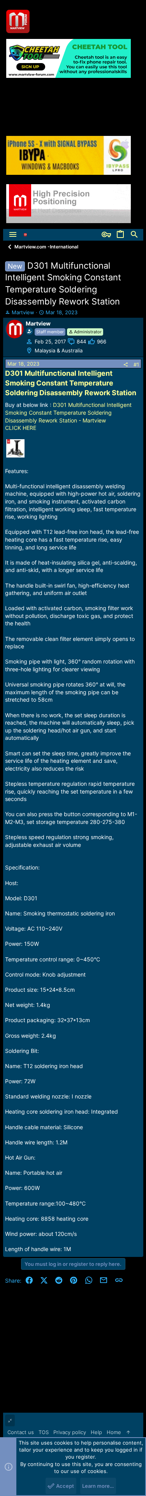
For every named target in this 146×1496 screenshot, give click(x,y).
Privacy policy (69, 1432)
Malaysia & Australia (59, 350)
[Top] (128, 1432)
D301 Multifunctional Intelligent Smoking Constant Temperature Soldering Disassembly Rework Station (70, 383)
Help (96, 1432)
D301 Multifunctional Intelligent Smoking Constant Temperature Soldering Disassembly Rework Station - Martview (68, 412)
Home (114, 1432)
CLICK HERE (20, 427)
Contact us (20, 1432)
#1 (136, 364)
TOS (44, 1432)
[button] (13, 234)
